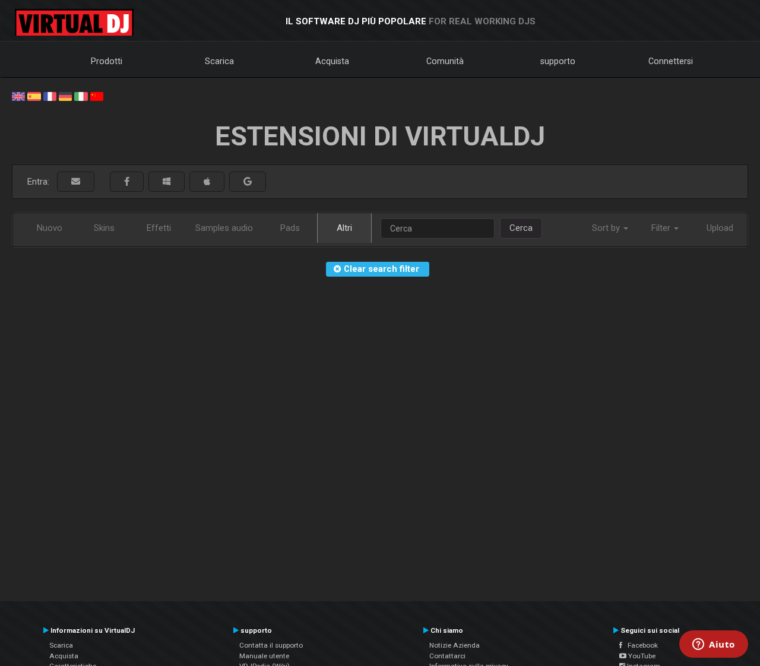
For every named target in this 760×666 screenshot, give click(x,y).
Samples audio (224, 228)
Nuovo (49, 228)
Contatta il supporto (271, 645)
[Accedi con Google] (247, 182)
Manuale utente (264, 656)
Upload (720, 228)
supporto (557, 61)
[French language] (49, 95)
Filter (662, 228)
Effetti (159, 228)
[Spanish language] (33, 95)
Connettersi (670, 61)
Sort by (607, 228)
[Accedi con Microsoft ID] (166, 182)
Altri (344, 228)
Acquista (332, 61)
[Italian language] (80, 95)
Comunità (445, 61)
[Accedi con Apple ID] (206, 182)
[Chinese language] (96, 95)
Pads (290, 228)
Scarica (219, 61)
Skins (104, 228)
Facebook (640, 645)
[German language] (65, 95)
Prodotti (106, 61)
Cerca (521, 228)
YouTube (641, 656)
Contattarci (447, 656)
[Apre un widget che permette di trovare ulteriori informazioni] (713, 645)
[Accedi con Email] (75, 182)
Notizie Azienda (454, 645)
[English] (18, 95)
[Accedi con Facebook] (127, 182)
